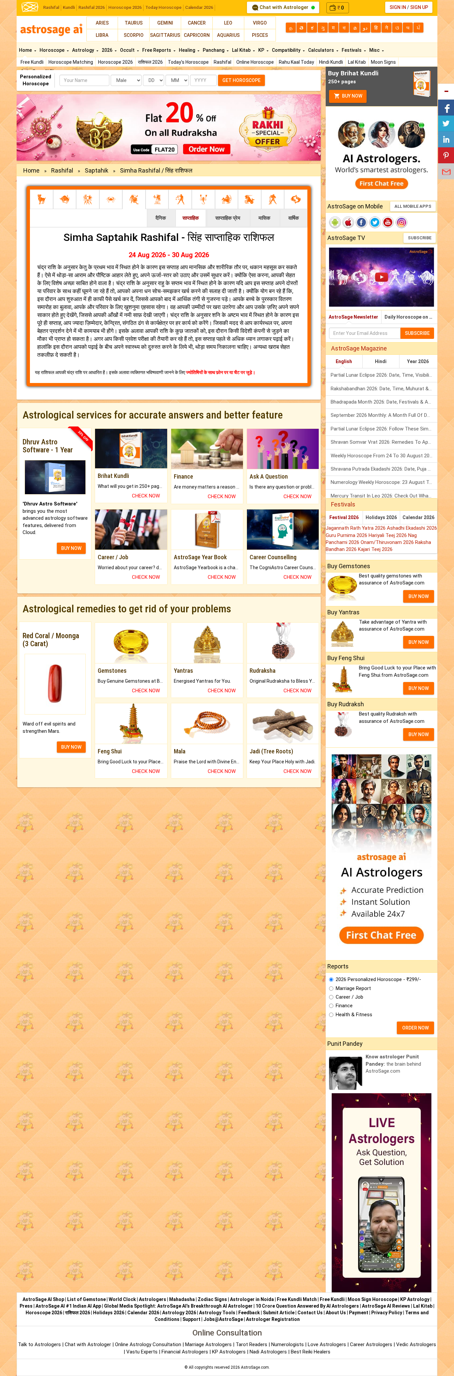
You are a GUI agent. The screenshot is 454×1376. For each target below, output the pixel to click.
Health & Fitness (354, 1015)
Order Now (415, 1028)
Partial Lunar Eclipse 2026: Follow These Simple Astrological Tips (384, 429)
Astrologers (152, 1299)
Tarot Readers (252, 1344)
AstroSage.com (255, 1367)
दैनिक (161, 218)
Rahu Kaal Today (296, 62)
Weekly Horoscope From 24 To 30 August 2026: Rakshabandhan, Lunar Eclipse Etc (384, 456)
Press (26, 1306)
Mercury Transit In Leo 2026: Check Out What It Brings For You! (384, 496)
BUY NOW (71, 548)
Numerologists (288, 1344)
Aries (102, 23)
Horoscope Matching (71, 62)
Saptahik (96, 170)
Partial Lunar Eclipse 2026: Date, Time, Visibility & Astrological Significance (384, 375)
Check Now (146, 496)
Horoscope (52, 50)
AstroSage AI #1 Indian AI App (68, 1306)
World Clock (122, 1299)
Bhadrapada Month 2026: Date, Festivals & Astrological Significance (384, 402)
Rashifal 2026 (91, 7)
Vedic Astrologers (416, 1344)
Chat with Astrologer (284, 7)
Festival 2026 (344, 517)
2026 (107, 50)
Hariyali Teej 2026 (388, 535)
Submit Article (278, 1312)
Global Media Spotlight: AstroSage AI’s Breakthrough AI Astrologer (178, 1306)
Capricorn (197, 35)
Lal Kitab (357, 62)
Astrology (83, 50)
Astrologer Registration (273, 1319)
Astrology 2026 (179, 1312)
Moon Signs (383, 62)
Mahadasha (182, 1299)
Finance (344, 1006)
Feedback (249, 1312)
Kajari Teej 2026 (375, 549)
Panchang (214, 50)
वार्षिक (293, 218)
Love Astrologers (327, 1344)
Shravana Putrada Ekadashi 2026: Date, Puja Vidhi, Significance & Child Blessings (384, 469)
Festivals (352, 50)
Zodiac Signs (212, 1299)
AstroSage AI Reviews (386, 1306)
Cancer (197, 23)
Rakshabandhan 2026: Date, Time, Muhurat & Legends (384, 389)
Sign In (398, 7)
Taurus (134, 23)
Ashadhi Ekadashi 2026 (412, 528)
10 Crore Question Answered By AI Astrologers (307, 1306)
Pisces (260, 35)
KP (261, 50)
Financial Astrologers (185, 1352)
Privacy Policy (386, 1312)
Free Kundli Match (297, 1299)
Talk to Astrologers (39, 1344)
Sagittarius (165, 35)
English (344, 361)
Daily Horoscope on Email (411, 317)
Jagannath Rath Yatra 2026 (356, 528)
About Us (336, 1312)
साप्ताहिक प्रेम (227, 218)
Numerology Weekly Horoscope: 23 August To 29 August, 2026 (384, 482)
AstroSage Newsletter (353, 317)
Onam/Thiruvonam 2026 (388, 542)
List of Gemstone (86, 1299)
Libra (102, 35)
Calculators (321, 50)
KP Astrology (414, 1299)
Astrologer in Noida (252, 1299)
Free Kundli (32, 62)
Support (191, 1319)
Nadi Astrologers (268, 1352)
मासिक (264, 218)
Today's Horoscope (188, 62)
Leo (228, 23)
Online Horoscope (255, 62)
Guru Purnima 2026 (347, 535)
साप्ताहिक (190, 218)
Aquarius (228, 35)
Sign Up (419, 7)
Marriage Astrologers (209, 1344)
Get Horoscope (241, 80)
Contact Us (310, 1312)
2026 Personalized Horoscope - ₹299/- (378, 979)
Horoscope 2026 (125, 7)
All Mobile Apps (413, 206)
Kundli (69, 7)
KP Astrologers (229, 1352)
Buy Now (351, 96)
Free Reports (157, 50)
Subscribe (419, 237)
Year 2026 (418, 361)
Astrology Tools (217, 1312)
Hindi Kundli (331, 62)
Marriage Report (353, 988)
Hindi (381, 361)
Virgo (260, 23)
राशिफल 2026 (150, 62)
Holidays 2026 (381, 517)
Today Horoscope (163, 7)
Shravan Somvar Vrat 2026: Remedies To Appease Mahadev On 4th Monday (384, 442)
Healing (187, 50)
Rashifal (51, 7)
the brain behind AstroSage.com (393, 1064)
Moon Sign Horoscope (372, 1299)
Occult (128, 50)
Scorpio (134, 35)
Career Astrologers (371, 1344)
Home (26, 50)
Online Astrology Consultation (148, 1344)
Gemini (165, 23)
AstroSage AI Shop (43, 1299)
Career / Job (349, 997)
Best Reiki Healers (310, 1352)
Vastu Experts (142, 1352)
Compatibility (286, 50)
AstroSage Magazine (359, 348)
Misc (375, 50)
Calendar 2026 (199, 7)
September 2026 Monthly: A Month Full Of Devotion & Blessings (384, 415)
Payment (358, 1312)
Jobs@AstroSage (223, 1319)
